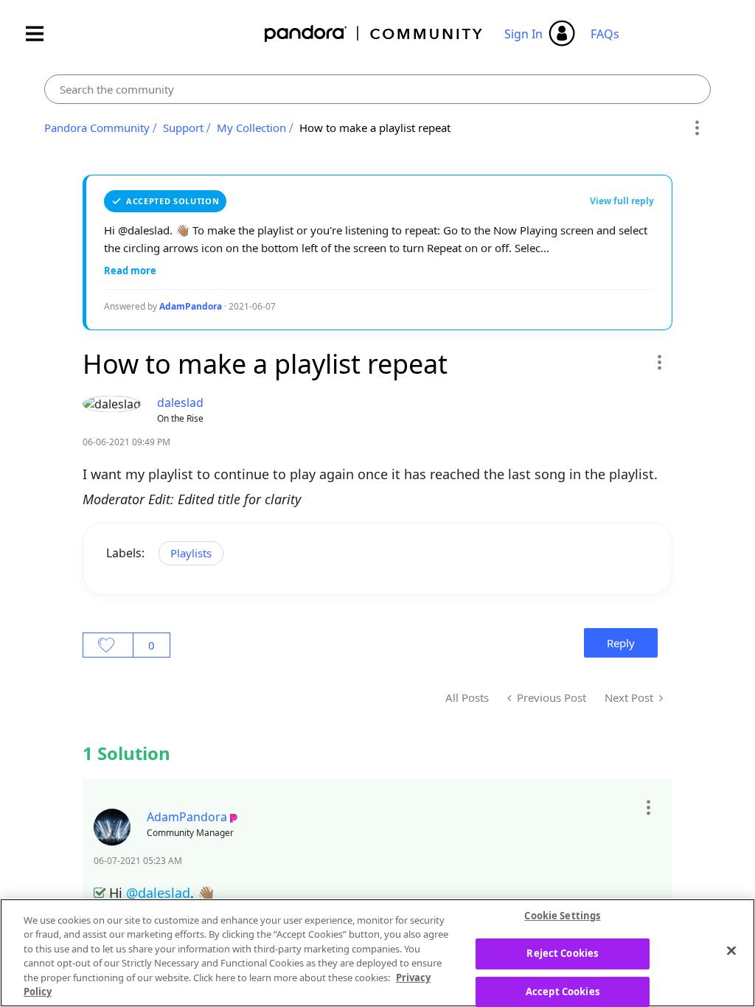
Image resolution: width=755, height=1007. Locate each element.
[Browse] (42, 33)
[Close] (731, 951)
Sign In (523, 34)
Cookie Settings (562, 916)
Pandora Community (374, 33)
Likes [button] (108, 645)
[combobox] (377, 89)
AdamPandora (190, 306)
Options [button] (697, 128)
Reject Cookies (562, 953)
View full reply (622, 201)
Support (183, 127)
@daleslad (158, 893)
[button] (658, 362)
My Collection (251, 127)
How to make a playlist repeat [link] (374, 127)
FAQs (605, 34)
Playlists (191, 553)
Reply (621, 642)
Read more (130, 270)
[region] (377, 953)
